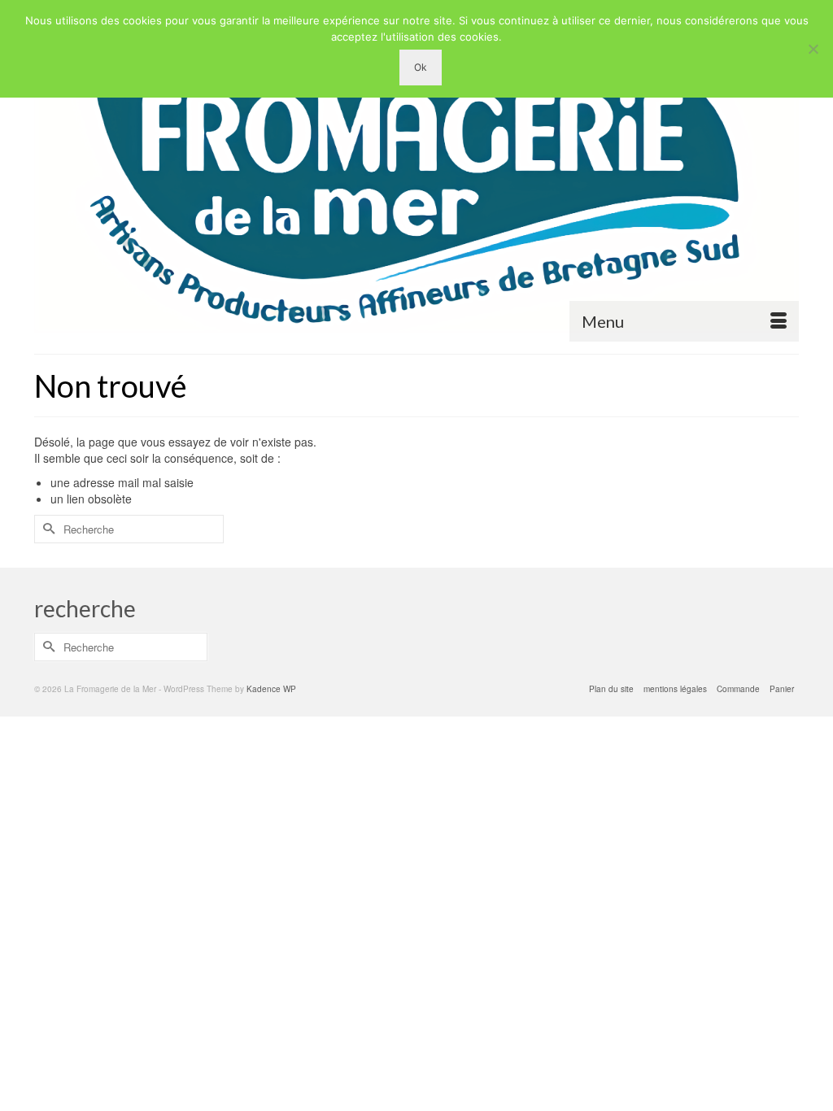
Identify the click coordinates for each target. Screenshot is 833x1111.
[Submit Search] (46, 529)
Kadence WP (271, 689)
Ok (420, 67)
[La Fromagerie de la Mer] (416, 177)
